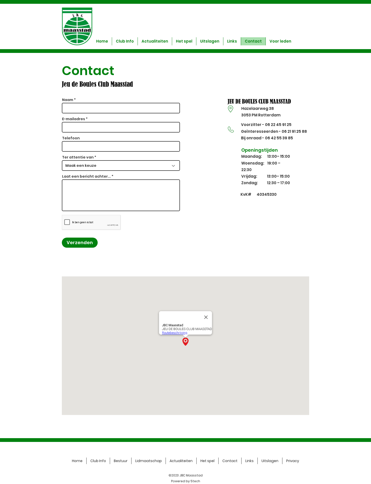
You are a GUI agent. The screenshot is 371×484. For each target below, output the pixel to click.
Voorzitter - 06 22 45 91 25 (266, 124)
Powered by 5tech (185, 481)
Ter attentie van (78, 157)
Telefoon (71, 138)
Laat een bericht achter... (86, 176)
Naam (67, 100)
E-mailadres (73, 119)
